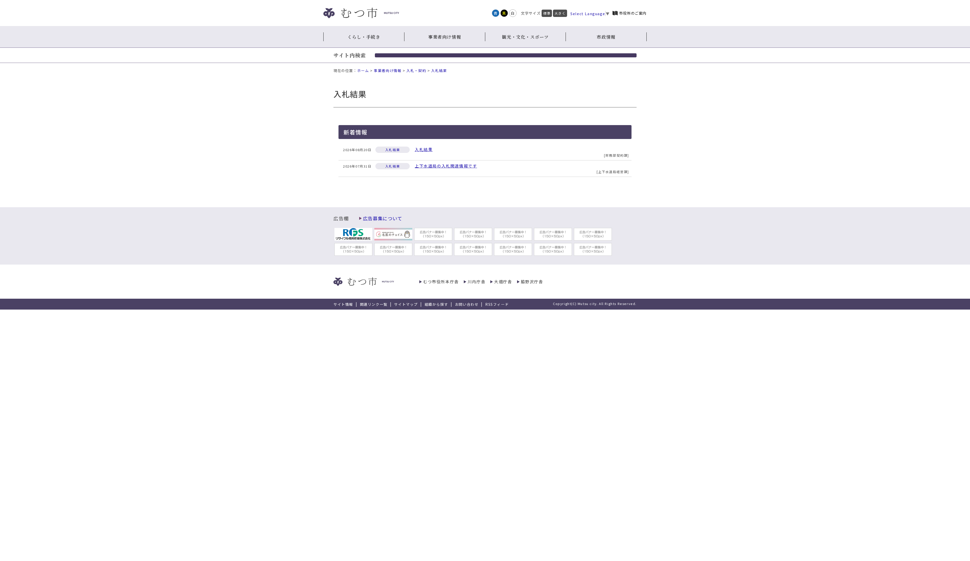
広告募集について (382, 218)
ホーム (363, 70)
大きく (560, 13)
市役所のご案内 (633, 13)
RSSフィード (497, 304)
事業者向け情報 (444, 37)
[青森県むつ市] (361, 13)
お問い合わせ (467, 304)
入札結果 (439, 70)
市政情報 (606, 37)
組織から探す (436, 304)
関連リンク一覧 (373, 304)
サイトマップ (406, 304)
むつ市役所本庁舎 (441, 282)
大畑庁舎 (503, 282)
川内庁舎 (476, 282)
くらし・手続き (363, 37)
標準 (546, 13)
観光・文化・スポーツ (525, 37)
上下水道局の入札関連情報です (446, 166)
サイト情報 (343, 304)
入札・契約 (416, 70)
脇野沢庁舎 (532, 282)
